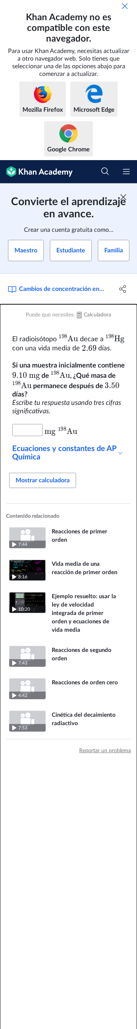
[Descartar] (125, 6)
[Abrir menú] (126, 171)
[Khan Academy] (36, 172)
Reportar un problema (105, 750)
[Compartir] (122, 289)
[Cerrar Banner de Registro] (123, 197)
